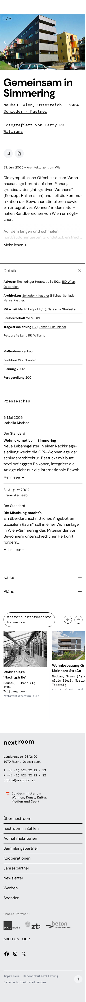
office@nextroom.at (19, 780)
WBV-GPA (33, 318)
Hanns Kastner (14, 300)
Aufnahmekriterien (20, 838)
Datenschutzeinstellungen (25, 982)
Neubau (27, 351)
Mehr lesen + (43, 233)
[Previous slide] (6, 42)
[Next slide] (80, 42)
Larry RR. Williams (32, 335)
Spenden (11, 898)
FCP (34, 327)
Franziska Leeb (16, 495)
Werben (11, 888)
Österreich (11, 287)
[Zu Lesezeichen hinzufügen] (8, 153)
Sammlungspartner (21, 848)
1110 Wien (68, 282)
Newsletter (13, 878)
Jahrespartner (16, 868)
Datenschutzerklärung (40, 976)
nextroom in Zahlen (21, 828)
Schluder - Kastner (25, 111)
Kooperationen (17, 858)
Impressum (11, 976)
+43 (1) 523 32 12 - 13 (26, 770)
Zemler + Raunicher (52, 327)
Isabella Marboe (16, 423)
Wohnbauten (27, 360)
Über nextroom (17, 818)
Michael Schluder (63, 295)
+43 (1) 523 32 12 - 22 (26, 775)
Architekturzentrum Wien (44, 167)
